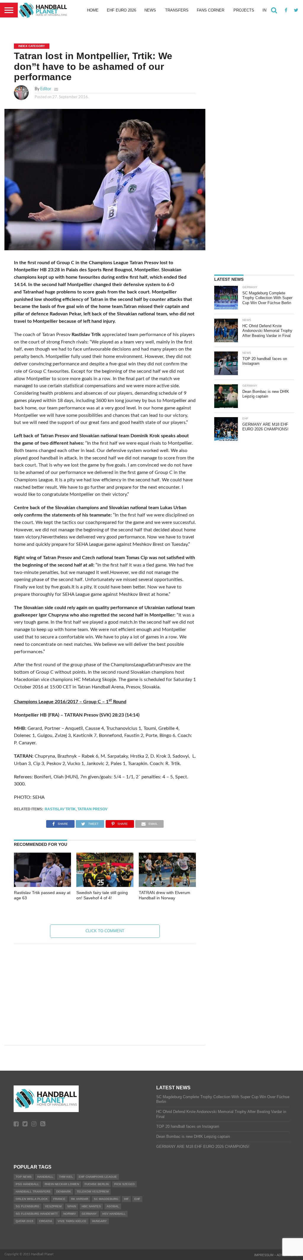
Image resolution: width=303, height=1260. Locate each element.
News (150, 10)
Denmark (63, 1191)
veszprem (53, 1206)
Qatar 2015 (24, 1221)
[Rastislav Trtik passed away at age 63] (42, 885)
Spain (71, 1206)
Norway (69, 1213)
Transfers (176, 10)
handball (45, 1176)
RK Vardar (79, 1199)
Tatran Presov (92, 809)
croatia (45, 1221)
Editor (45, 89)
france (59, 1199)
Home (93, 10)
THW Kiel (66, 1176)
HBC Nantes (91, 1206)
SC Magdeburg (106, 1199)
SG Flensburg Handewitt (37, 1213)
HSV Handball (113, 1213)
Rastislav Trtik (60, 809)
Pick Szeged (124, 1184)
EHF (137, 1199)
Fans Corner (210, 10)
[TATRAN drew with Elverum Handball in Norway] (167, 885)
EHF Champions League (98, 1176)
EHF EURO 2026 (121, 10)
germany (89, 1213)
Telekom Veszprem (93, 1191)
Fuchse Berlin (97, 1184)
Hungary (99, 1221)
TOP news (24, 1176)
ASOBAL (113, 1206)
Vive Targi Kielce (72, 1221)
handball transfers (33, 1191)
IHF (126, 1199)
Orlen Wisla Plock (32, 1199)
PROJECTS (243, 10)
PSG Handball (27, 1184)
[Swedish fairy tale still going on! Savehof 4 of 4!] (104, 885)
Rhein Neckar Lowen (62, 1184)
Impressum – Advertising (276, 1255)
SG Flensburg (27, 1206)
